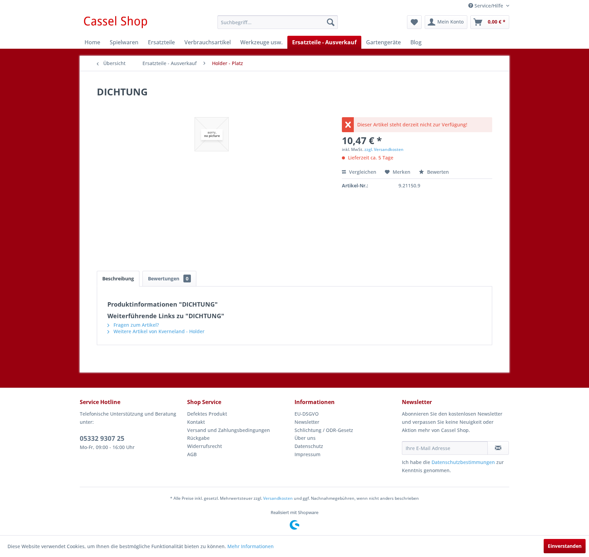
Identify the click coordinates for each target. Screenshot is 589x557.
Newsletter (306, 422)
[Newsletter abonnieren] (498, 448)
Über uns (305, 438)
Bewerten (437, 172)
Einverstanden (565, 546)
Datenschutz (308, 446)
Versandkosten (278, 498)
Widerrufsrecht (204, 446)
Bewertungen (168, 278)
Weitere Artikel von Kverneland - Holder (158, 331)
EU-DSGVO (306, 414)
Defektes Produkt (207, 414)
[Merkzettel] (414, 22)
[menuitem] (277, 22)
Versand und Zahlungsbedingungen (228, 430)
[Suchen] (330, 22)
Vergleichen (362, 172)
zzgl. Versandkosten (384, 149)
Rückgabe (198, 438)
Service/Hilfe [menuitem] (488, 5)
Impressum (307, 454)
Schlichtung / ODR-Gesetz (323, 430)
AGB (192, 454)
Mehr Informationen (250, 546)
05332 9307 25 (102, 438)
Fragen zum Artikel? (135, 325)
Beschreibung (118, 278)
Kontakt (196, 422)
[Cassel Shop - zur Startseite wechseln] (115, 23)
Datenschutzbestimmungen (463, 462)
